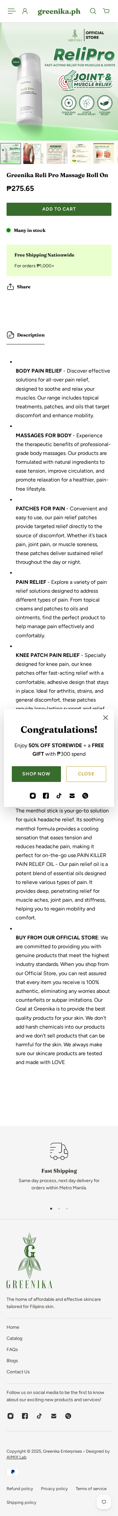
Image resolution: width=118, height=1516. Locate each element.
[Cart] (106, 11)
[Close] (105, 718)
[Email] (72, 795)
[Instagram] (33, 795)
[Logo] (29, 1262)
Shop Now (36, 774)
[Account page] (24, 11)
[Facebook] (46, 795)
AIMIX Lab (17, 1457)
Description (31, 335)
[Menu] (11, 11)
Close (86, 774)
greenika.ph (59, 11)
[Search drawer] (93, 11)
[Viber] (85, 795)
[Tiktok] (59, 795)
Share (23, 287)
